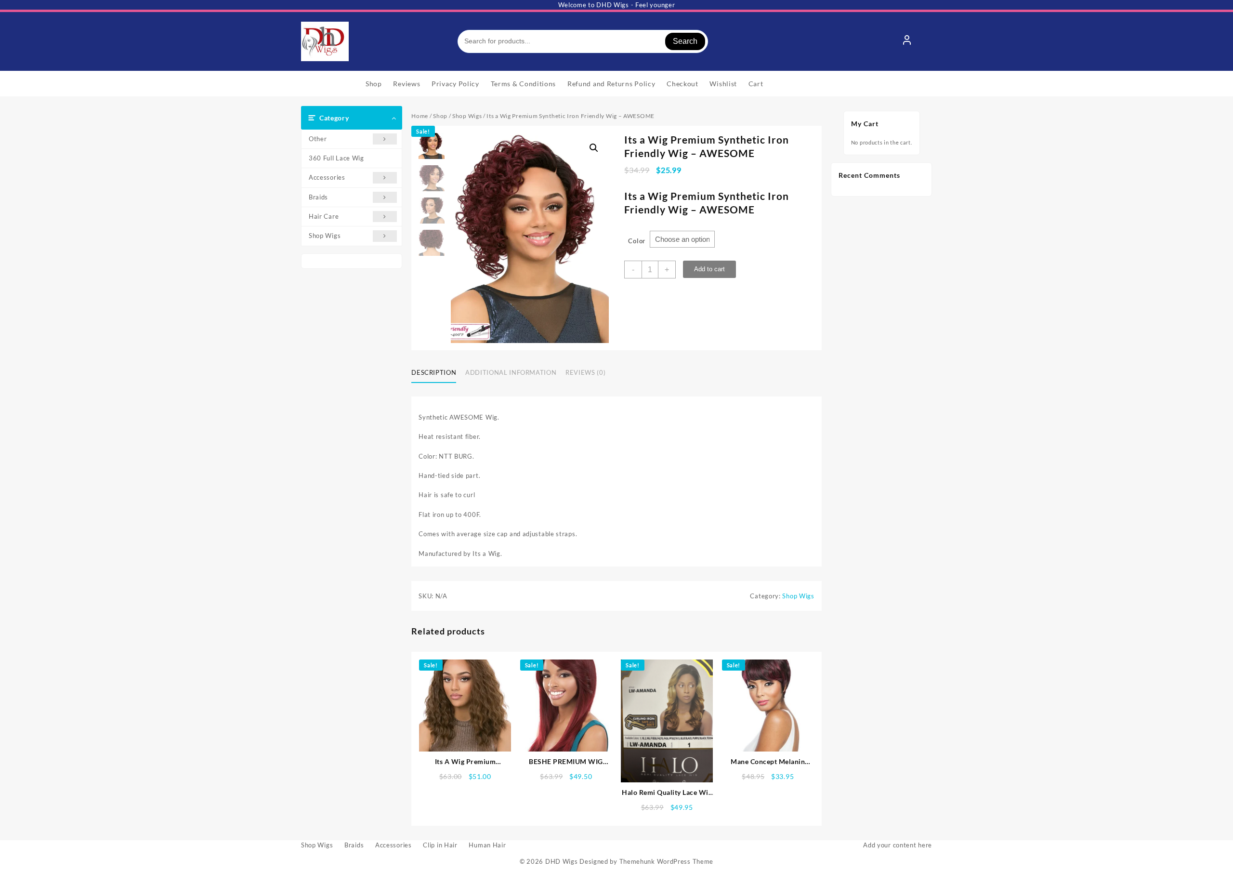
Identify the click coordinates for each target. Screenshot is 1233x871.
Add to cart (709, 269)
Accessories (327, 177)
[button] (594, 148)
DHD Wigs (561, 861)
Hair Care (324, 216)
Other (318, 139)
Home (419, 115)
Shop (440, 115)
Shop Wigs (325, 235)
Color (636, 241)
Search (685, 41)
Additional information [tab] (510, 372)
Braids (318, 197)
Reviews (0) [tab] (585, 372)
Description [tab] (433, 372)
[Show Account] (907, 41)
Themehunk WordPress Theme (666, 861)
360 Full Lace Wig (336, 158)
